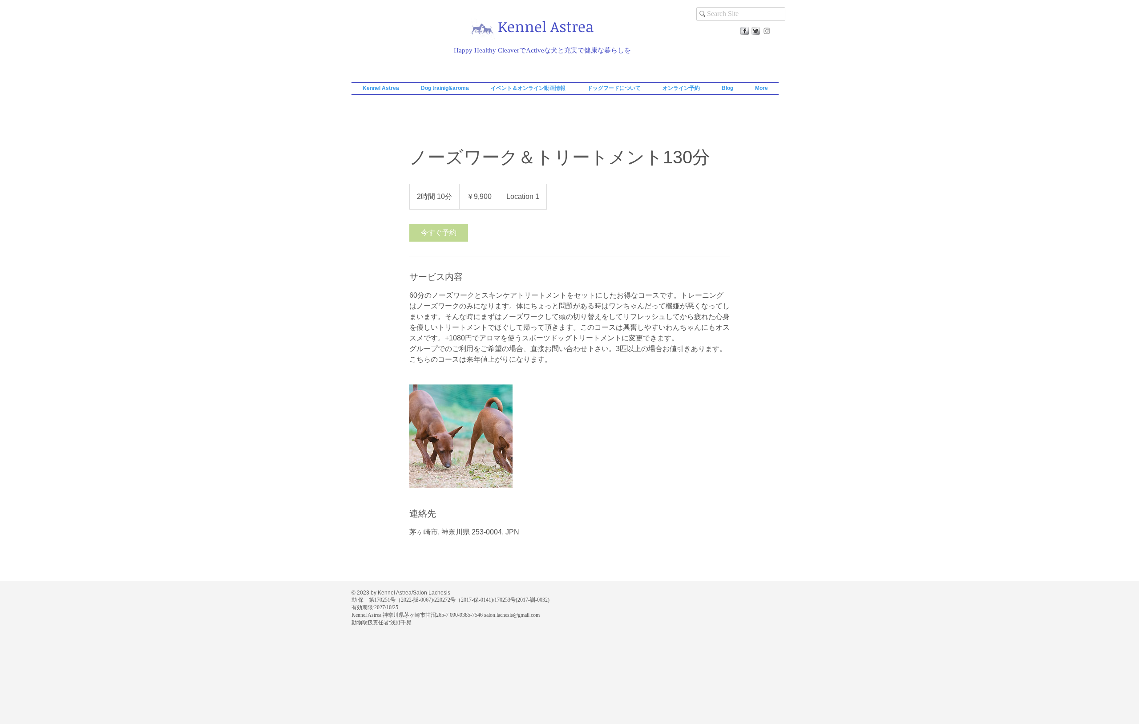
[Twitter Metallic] (755, 31)
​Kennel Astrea (546, 26)
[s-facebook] (744, 31)
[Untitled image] (461, 436)
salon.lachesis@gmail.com (512, 615)
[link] (438, 233)
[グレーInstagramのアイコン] (767, 31)
